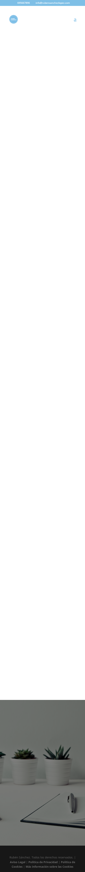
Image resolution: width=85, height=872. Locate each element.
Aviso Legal (17, 862)
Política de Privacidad (43, 862)
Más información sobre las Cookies (49, 866)
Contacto (42, 819)
